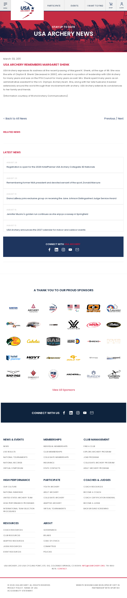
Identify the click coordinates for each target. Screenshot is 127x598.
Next (121, 118)
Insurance (49, 462)
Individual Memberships (55, 446)
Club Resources (11, 535)
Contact (62, 568)
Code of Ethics (51, 541)
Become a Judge (92, 503)
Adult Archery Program (96, 468)
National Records (12, 462)
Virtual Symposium (13, 468)
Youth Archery (51, 486)
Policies (47, 551)
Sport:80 (115, 588)
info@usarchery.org (93, 565)
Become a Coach (92, 492)
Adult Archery (51, 492)
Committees (49, 546)
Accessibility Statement (20, 590)
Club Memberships (52, 451)
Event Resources (12, 551)
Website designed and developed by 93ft (96, 585)
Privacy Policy (15, 588)
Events (75, 5)
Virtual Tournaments (54, 508)
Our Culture (10, 486)
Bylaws (47, 535)
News (6, 446)
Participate (54, 5)
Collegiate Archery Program (99, 462)
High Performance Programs (18, 503)
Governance (50, 530)
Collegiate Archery (53, 497)
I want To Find (95, 5)
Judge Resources (12, 546)
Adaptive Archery (52, 503)
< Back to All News (15, 118)
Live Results (9, 451)
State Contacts (51, 468)
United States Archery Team (17, 497)
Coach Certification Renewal (99, 497)
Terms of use (31, 588)
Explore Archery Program (97, 451)
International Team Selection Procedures (18, 510)
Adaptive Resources (13, 541)
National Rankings (13, 492)
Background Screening (96, 508)
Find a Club (89, 446)
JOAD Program (91, 457)
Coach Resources (93, 486)
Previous (109, 118)
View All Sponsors (63, 390)
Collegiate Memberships (56, 457)
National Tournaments (15, 457)
